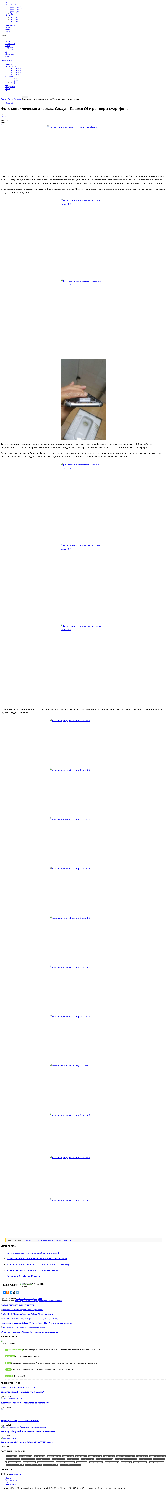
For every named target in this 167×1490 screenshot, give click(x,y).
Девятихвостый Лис (14, 1350)
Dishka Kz (10, 1356)
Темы (7, 31)
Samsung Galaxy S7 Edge (140, 1462)
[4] (29, 1284)
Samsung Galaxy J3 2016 (28, 1459)
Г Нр (8, 1363)
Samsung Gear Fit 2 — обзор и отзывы (70, 1464)
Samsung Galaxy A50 (68, 1456)
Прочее (8, 1478)
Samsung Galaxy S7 (126, 1462)
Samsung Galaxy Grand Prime (157, 1456)
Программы (10, 25)
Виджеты (9, 48)
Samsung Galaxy (7, 99)
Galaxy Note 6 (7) (16, 9)
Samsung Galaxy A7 (81, 1456)
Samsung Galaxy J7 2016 (58, 1459)
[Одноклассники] (7, 1292)
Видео (7, 56)
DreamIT (4, 116)
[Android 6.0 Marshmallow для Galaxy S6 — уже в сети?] (22, 1310)
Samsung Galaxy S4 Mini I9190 (46, 1462)
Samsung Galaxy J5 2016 (43, 1459)
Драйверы (9, 52)
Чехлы (7, 46)
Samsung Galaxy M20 (72, 1459)
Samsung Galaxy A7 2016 (95, 1456)
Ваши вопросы (11, 1480)
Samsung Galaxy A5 (40, 1456)
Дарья (8, 1369)
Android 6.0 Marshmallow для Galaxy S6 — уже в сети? (28, 1314)
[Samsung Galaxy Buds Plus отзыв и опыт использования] (23, 1427)
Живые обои (10, 50)
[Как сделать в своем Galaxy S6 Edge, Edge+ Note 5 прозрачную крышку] (29, 1319)
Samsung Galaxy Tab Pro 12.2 (33, 1464)
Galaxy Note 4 (15, 13)
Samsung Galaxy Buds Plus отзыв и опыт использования (28, 1431)
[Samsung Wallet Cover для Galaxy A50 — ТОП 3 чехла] (8, 1438)
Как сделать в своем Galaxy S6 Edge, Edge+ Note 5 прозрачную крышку (36, 1323)
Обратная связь (11, 1484)
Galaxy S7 (14, 17)
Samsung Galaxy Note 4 (145, 1459)
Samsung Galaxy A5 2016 (53, 1456)
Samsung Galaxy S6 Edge (96, 1462)
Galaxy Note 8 (15, 7)
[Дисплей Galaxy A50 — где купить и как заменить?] (12, 1398)
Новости (8, 3)
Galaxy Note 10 (11, 5)
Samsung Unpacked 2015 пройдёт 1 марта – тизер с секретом (38, 1301)
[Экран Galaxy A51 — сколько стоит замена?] (18, 1387)
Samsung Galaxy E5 (142, 1456)
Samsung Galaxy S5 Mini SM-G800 (65, 1462)
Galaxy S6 (14, 19)
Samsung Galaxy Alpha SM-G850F (125, 1456)
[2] (23, 1284)
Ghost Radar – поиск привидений (29, 1299)
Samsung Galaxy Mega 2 (87, 1459)
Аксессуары (10, 44)
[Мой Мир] (11, 1292)
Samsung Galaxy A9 (109, 1456)
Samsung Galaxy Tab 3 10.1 (157, 1462)
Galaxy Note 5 (15, 11)
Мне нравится (15, 1474)
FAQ (7, 23)
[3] (26, 1284)
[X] (14, 1292)
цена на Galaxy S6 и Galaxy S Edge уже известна (48, 1240)
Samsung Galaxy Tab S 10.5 (51, 1464)
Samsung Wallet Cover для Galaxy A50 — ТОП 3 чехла (27, 1442)
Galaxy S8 (9, 15)
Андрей (9, 1376)
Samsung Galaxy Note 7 (15, 1462)
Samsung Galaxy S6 (82, 1462)
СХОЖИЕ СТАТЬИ (8, 1305)
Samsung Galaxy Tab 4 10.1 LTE (15, 1464)
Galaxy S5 (14, 21)
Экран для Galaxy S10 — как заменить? (20, 1420)
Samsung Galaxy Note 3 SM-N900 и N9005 (126, 1459)
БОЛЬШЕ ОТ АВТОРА (25, 1305)
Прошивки (9, 54)
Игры (7, 27)
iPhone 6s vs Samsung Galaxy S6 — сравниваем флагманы (29, 1332)
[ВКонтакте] (4, 1292)
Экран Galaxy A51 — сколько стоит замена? (22, 1392)
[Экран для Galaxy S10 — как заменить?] (6, 1416)
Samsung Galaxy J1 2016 (13, 1459)
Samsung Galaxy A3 (12, 1456)
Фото (7, 1482)
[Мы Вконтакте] (2, 1341)
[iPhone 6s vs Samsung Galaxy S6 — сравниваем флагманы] (23, 1327)
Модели (8, 42)
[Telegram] (17, 1292)
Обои (7, 29)
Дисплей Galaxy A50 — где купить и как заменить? (25, 1403)
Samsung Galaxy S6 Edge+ (112, 1462)
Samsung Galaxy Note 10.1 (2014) (104, 1459)
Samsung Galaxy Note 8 (29, 1462)
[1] (21, 1284)
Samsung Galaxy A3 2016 (25, 1456)
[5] (31, 1284)
